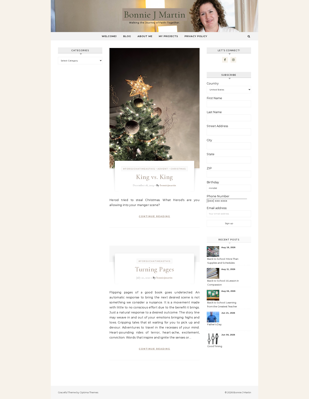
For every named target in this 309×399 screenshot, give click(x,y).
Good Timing (214, 346)
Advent (163, 169)
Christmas (178, 169)
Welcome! (109, 36)
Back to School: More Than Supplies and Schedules (222, 260)
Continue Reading (154, 216)
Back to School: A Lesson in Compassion (223, 282)
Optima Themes (89, 392)
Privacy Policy (196, 36)
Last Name (214, 112)
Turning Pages (154, 269)
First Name (214, 98)
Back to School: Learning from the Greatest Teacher (222, 304)
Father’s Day (214, 324)
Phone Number (218, 196)
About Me (145, 36)
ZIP (209, 168)
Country (213, 83)
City (209, 140)
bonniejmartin (168, 185)
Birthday (213, 182)
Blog (127, 36)
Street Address (217, 126)
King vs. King (154, 177)
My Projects (168, 36)
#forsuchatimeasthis (139, 169)
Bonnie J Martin (154, 14)
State (210, 154)
